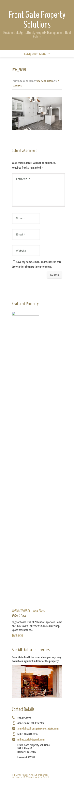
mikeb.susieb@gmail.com (31, 739)
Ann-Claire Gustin (44, 80)
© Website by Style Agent (36, 776)
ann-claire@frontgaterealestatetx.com (38, 728)
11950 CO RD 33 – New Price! (28, 610)
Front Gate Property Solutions (37, 19)
